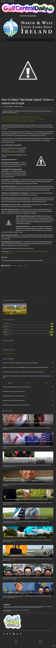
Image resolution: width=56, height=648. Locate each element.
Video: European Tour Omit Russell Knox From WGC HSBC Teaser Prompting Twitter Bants (24, 119)
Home (16, 640)
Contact (40, 640)
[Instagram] (6, 1)
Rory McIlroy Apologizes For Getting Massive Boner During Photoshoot (25, 518)
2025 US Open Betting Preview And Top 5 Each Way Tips (21, 574)
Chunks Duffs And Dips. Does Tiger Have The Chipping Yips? (22, 480)
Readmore (12, 429)
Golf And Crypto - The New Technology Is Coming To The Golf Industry (25, 537)
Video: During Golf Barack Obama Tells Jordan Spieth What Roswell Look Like (21, 116)
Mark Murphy (10, 253)
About (16, 642)
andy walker (41, 251)
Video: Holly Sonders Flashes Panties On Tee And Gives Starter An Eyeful (26, 499)
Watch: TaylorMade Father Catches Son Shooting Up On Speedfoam (19, 121)
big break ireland (13, 251)
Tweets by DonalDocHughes (8, 353)
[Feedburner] (13, 1)
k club (36, 251)
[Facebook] (2, 1)
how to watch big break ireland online (26, 251)
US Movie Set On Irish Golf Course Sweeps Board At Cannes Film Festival (26, 555)
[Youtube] (8, 1)
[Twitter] (4, 1)
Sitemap (40, 642)
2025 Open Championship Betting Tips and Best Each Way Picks (23, 593)
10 (5, 590)
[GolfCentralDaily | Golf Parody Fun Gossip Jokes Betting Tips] (28, 13)
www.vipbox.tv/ (14, 150)
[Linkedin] (11, 1)
